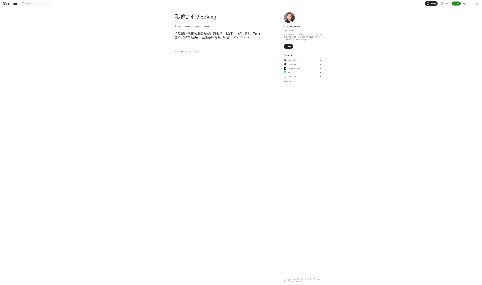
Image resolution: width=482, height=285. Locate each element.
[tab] (177, 26)
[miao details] (320, 72)
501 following (194, 51)
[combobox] (38, 3)
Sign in (465, 3)
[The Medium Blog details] (320, 68)
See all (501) (288, 81)
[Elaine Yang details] (320, 64)
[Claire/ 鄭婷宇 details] (320, 60)
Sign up (456, 3)
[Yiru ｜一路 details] (320, 76)
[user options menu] (477, 3)
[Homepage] (10, 3)
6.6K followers (180, 51)
